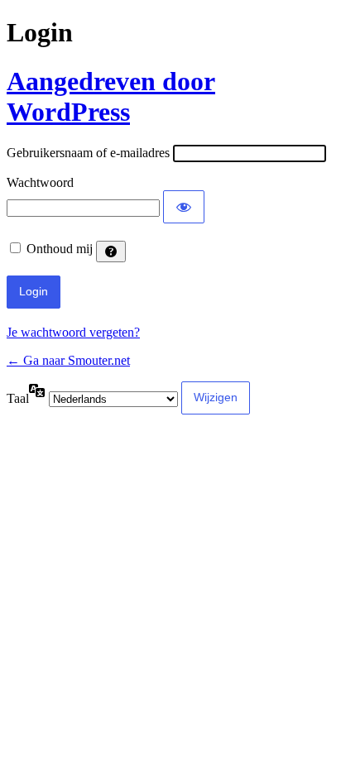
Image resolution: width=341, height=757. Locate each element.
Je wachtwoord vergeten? (73, 332)
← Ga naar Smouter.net (68, 360)
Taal (18, 398)
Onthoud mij (59, 249)
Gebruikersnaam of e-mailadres (88, 153)
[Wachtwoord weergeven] (183, 206)
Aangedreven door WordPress (111, 96)
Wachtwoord (40, 182)
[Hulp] (111, 251)
